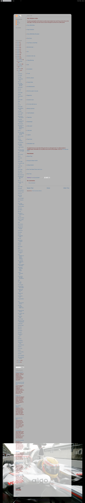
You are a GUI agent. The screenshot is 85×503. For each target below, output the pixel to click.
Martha (19, 233)
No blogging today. (20, 236)
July (19, 70)
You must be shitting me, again (20, 261)
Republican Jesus (20, 335)
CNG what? (29, 126)
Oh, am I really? (20, 282)
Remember (20, 246)
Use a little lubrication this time (20, 84)
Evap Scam (29, 139)
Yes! (19, 71)
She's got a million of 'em (21, 214)
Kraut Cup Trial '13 (19, 372)
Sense (19, 167)
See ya (19, 81)
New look (20, 327)
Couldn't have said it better (21, 287)
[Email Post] (42, 177)
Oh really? (20, 171)
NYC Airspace (20, 199)
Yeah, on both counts (20, 220)
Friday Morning (30, 60)
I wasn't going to (30, 112)
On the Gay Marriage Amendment (21, 277)
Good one (20, 157)
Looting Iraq (20, 225)
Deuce (19, 137)
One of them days (20, 79)
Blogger (49, 499)
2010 (18, 47)
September (20, 65)
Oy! (27, 51)
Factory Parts (30, 82)
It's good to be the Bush (21, 121)
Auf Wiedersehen (31, 86)
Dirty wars (20, 208)
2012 (18, 44)
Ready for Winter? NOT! (32, 160)
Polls (19, 222)
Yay (18, 103)
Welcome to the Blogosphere (21, 321)
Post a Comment (32, 182)
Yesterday (20, 119)
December (20, 59)
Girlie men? (20, 172)
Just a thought (21, 198)
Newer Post (30, 188)
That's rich (20, 114)
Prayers (19, 244)
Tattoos (19, 94)
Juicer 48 (17, 451)
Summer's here (30, 99)
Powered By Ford (19, 474)
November (20, 61)
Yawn (19, 201)
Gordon (18, 22)
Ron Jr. (19, 180)
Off (18, 97)
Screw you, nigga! (20, 317)
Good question (21, 190)
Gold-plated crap (30, 143)
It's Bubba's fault (20, 296)
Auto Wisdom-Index (21, 109)
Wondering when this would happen (20, 269)
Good (19, 336)
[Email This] (44, 177)
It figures (19, 346)
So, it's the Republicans (21, 204)
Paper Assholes (30, 29)
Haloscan (20, 328)
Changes (20, 111)
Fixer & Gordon (25, 6)
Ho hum (19, 89)
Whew (19, 156)
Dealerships (29, 121)
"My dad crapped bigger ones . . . (21, 307)
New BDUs (20, 209)
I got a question (21, 355)
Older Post (66, 188)
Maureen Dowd (21, 217)
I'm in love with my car (32, 104)
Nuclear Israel (20, 325)
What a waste (20, 136)
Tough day (29, 117)
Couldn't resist (21, 191)
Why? (19, 248)
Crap (19, 159)
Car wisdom (29, 69)
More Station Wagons (18, 406)
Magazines (29, 95)
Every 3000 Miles (31, 25)
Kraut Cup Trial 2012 (20, 440)
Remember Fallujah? (20, 241)
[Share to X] (47, 177)
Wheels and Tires (20, 294)
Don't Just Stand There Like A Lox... (35, 169)
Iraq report (20, 330)
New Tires (29, 173)
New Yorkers (20, 224)
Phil (17, 24)
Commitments (18, 430)
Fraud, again (20, 112)
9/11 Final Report (20, 196)
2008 (18, 51)
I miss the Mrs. (21, 351)
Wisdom (19, 243)
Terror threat (20, 318)
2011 (18, 45)
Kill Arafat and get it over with (20, 177)
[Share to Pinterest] (49, 177)
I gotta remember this (20, 273)
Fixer (18, 21)
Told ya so (20, 193)
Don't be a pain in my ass (32, 91)
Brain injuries (20, 123)
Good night (20, 92)
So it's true (20, 348)
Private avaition (21, 206)
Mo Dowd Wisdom (20, 145)
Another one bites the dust (20, 290)
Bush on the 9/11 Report (21, 117)
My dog (19, 211)
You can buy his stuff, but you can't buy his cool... (20, 383)
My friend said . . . (31, 47)
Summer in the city (31, 55)
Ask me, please (30, 77)
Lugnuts (29, 134)
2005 (18, 56)
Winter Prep (29, 156)
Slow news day (21, 174)
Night (19, 280)
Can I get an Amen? (20, 252)
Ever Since (29, 38)
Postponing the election (21, 311)
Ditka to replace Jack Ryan (21, 265)
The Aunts (20, 188)
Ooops (19, 350)
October (20, 64)
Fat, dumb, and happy (21, 314)
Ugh (19, 152)
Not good (20, 332)
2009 (18, 49)
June (19, 360)
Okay (19, 101)
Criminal (19, 338)
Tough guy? (20, 323)
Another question (20, 140)
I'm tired (19, 77)
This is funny (20, 154)
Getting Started (30, 165)
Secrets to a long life (20, 228)
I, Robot (19, 216)
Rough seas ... (18, 395)
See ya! (19, 238)
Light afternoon (21, 344)
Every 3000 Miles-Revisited (33, 34)
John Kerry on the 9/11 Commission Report (21, 127)
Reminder (20, 232)
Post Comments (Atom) (37, 190)
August (19, 68)
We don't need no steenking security (21, 133)
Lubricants (29, 130)
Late (19, 184)
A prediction (20, 340)
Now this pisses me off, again (21, 150)
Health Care (20, 250)
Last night (20, 75)
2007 (18, 52)
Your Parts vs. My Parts (32, 42)
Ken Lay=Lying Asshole (21, 358)
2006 (18, 54)
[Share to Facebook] (48, 177)
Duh (28, 64)
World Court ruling (20, 343)
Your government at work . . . (21, 302)
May (19, 362)
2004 (18, 57)
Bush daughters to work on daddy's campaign (21, 256)
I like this (19, 353)
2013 (18, 42)
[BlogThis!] (45, 177)
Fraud (19, 130)
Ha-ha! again (20, 284)
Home (48, 188)
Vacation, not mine (20, 183)
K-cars (28, 73)
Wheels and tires (30, 108)
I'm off (19, 90)
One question (20, 142)
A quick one (20, 230)
